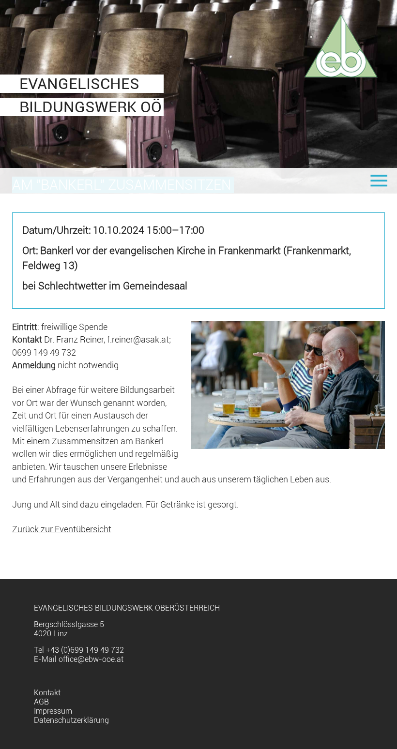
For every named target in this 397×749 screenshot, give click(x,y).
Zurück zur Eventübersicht (61, 529)
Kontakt (47, 692)
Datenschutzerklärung (71, 720)
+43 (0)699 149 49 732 (85, 650)
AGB (41, 701)
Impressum (53, 711)
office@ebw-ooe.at (91, 659)
